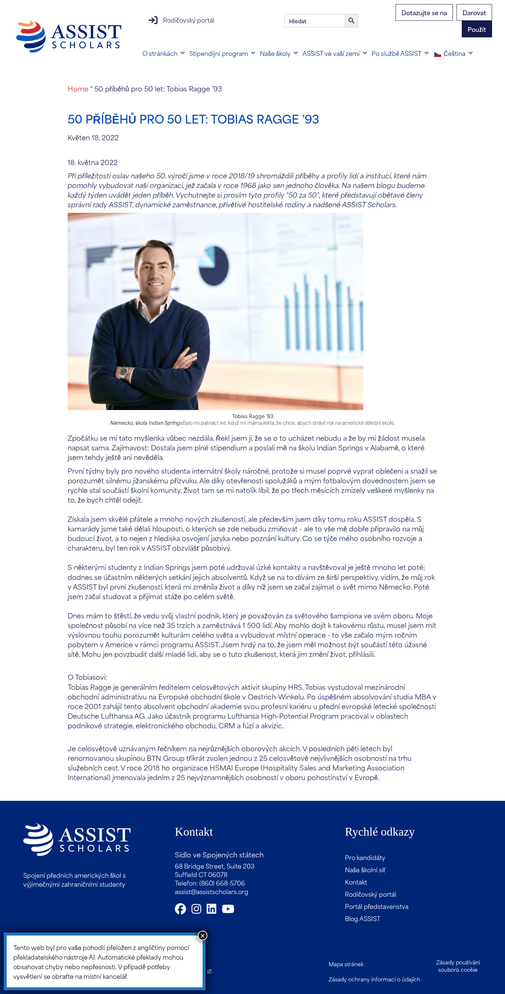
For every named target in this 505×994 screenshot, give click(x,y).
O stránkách (159, 53)
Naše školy (275, 53)
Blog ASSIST (362, 918)
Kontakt (356, 881)
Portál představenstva (377, 906)
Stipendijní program (218, 53)
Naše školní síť (365, 869)
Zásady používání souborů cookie (458, 966)
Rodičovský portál (188, 19)
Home (78, 88)
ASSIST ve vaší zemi (331, 53)
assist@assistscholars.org (211, 891)
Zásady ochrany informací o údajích (374, 979)
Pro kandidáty (365, 857)
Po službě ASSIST (396, 53)
